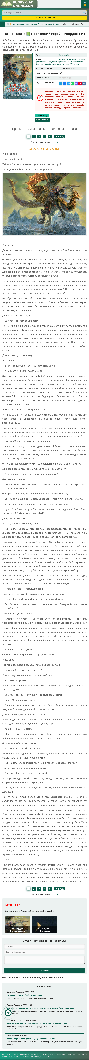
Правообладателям (10, 1057)
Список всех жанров (45, 18)
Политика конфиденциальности (35, 1057)
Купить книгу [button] (42, 116)
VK (84, 83)
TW (68, 83)
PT (80, 83)
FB (64, 83)
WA (72, 83)
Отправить (45, 970)
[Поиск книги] (84, 12)
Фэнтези (75, 64)
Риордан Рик (64, 55)
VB (76, 83)
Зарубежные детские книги (57, 64)
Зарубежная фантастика (58, 62)
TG (61, 83)
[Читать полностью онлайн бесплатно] (19, 4)
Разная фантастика (67, 59)
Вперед (60, 136)
